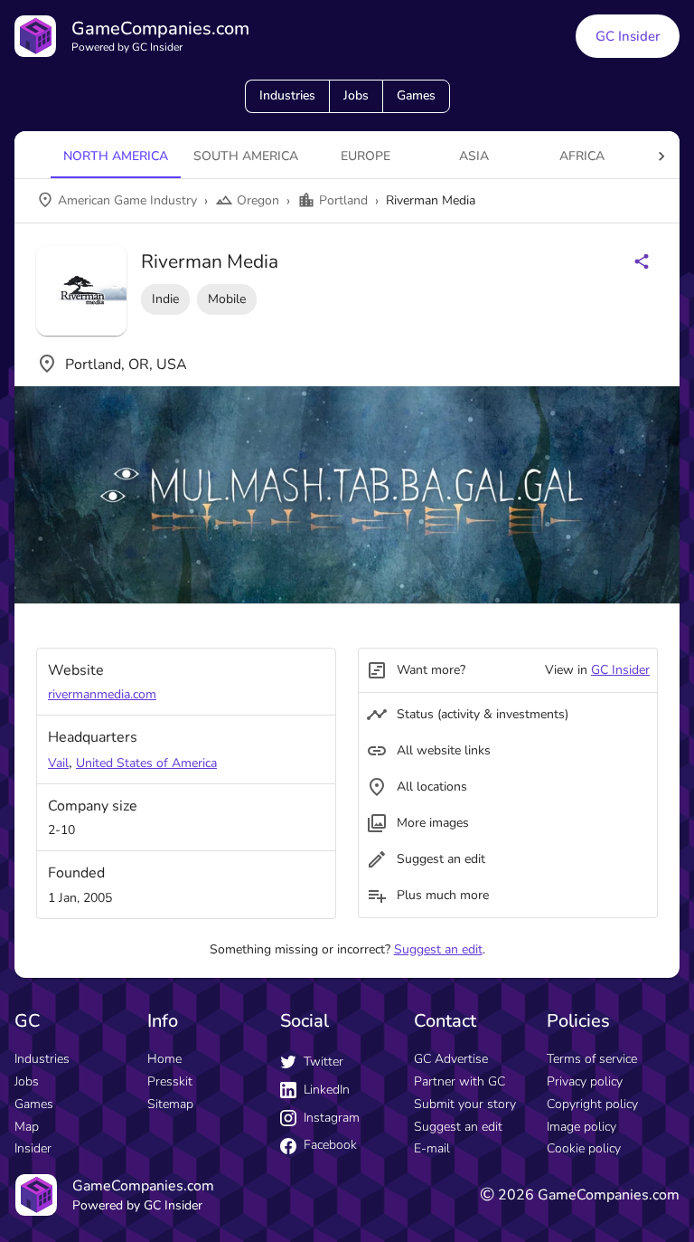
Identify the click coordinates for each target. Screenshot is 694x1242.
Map (26, 1126)
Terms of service (592, 1058)
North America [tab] (115, 156)
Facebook (330, 1144)
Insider (33, 1148)
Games (416, 95)
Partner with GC (459, 1081)
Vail (58, 763)
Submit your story (465, 1104)
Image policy (581, 1126)
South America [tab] (245, 156)
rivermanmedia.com (102, 694)
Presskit (169, 1081)
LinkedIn (327, 1089)
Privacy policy (585, 1081)
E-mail (432, 1148)
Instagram (332, 1117)
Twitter (323, 1061)
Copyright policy (592, 1104)
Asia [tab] (474, 156)
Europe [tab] (365, 156)
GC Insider (628, 36)
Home (164, 1058)
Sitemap (170, 1104)
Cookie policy (584, 1148)
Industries (287, 95)
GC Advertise (451, 1058)
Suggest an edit (438, 949)
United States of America (146, 763)
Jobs (356, 95)
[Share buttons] (641, 261)
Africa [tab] (582, 156)
